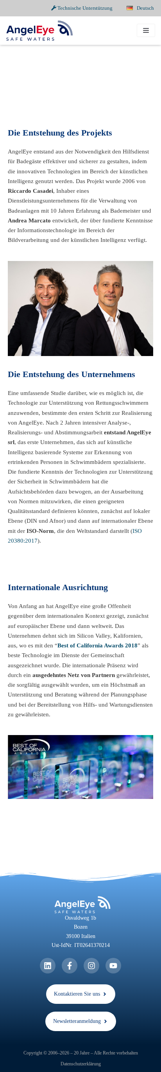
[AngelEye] (39, 30)
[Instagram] (91, 965)
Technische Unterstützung (84, 8)
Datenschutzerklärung (81, 1064)
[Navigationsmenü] (146, 30)
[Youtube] (113, 965)
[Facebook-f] (69, 965)
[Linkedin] (47, 965)
